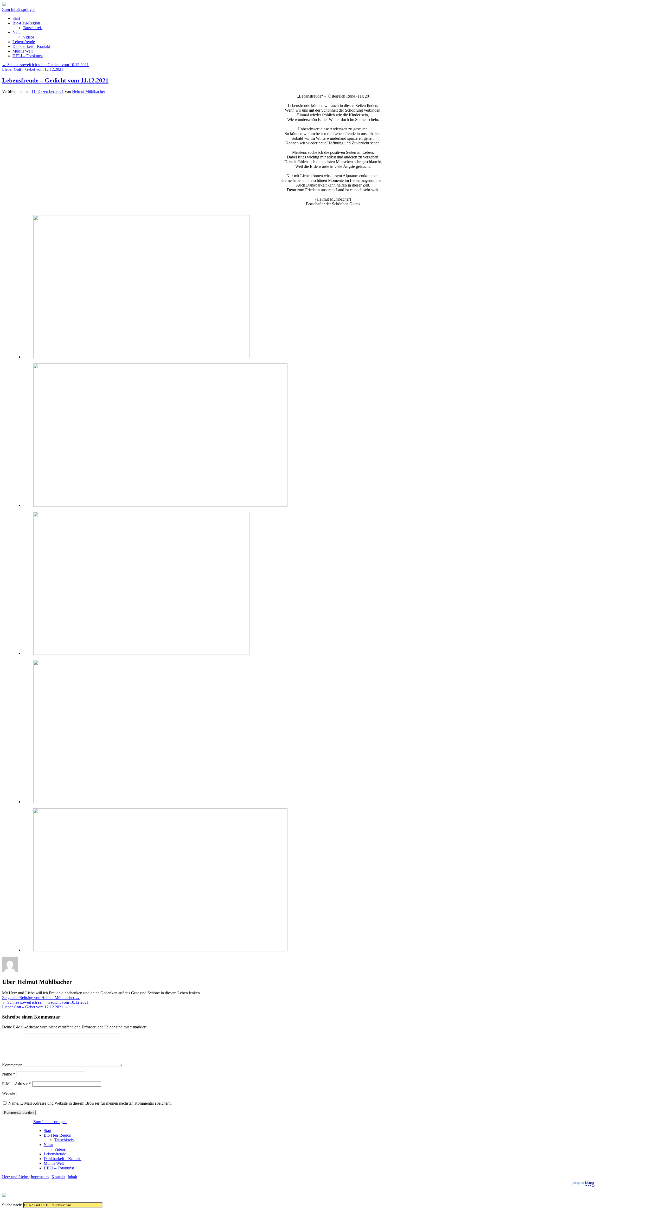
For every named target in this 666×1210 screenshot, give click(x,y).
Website (8, 1093)
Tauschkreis (32, 27)
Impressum (40, 1177)
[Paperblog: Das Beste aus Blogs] (583, 1186)
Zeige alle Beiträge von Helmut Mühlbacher (41, 997)
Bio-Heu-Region (26, 23)
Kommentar (12, 1065)
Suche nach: (12, 1205)
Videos (28, 37)
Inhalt (72, 1177)
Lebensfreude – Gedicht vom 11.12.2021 (55, 80)
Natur (17, 32)
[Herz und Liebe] (4, 5)
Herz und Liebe (15, 1177)
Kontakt (58, 1177)
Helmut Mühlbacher (88, 91)
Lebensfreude (23, 42)
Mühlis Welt (22, 51)
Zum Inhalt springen (18, 9)
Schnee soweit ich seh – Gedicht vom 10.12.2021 (45, 64)
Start (16, 18)
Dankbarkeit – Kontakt (31, 46)
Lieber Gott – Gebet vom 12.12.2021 (35, 69)
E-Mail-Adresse (16, 1083)
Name (8, 1074)
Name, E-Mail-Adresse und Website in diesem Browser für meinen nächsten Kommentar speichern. (90, 1103)
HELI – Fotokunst (27, 56)
